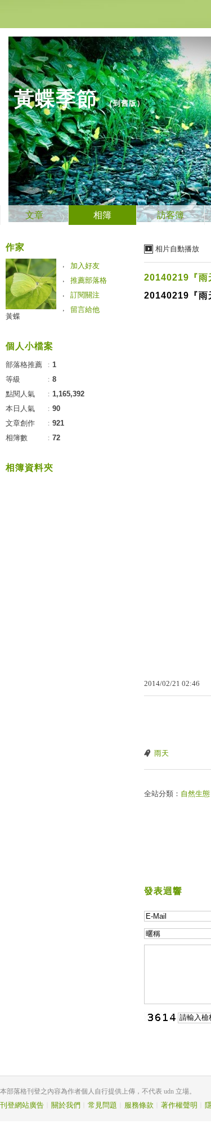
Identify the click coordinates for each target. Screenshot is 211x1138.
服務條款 (139, 1105)
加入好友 (85, 265)
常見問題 (102, 1105)
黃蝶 (13, 316)
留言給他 (85, 309)
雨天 (161, 753)
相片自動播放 (177, 249)
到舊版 (125, 103)
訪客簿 (170, 215)
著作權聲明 (179, 1105)
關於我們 (65, 1105)
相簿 (102, 215)
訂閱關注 (85, 295)
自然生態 (195, 793)
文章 (34, 215)
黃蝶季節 (55, 98)
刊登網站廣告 (22, 1105)
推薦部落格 (88, 280)
